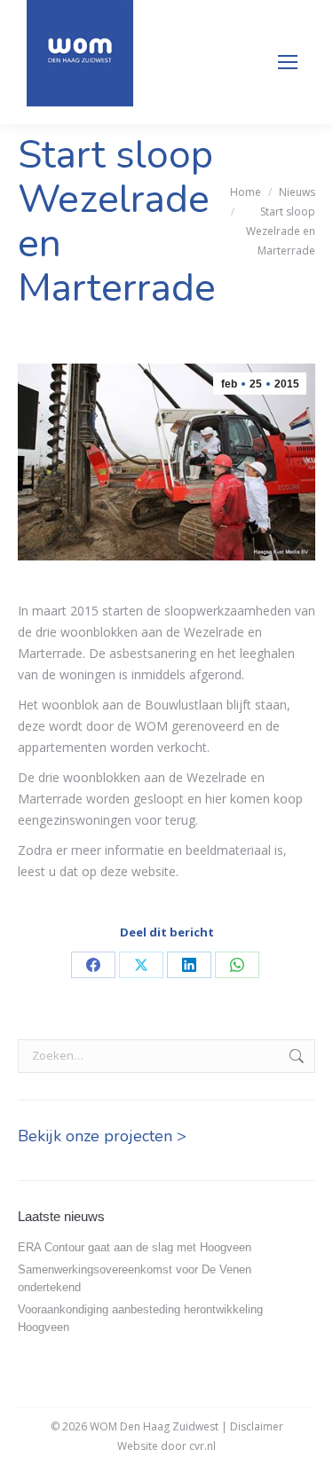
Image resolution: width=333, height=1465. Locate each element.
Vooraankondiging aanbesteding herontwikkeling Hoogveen (140, 1318)
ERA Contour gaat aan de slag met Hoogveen (134, 1247)
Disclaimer (256, 1426)
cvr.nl (202, 1445)
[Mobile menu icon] (287, 62)
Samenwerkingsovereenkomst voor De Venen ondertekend (134, 1278)
